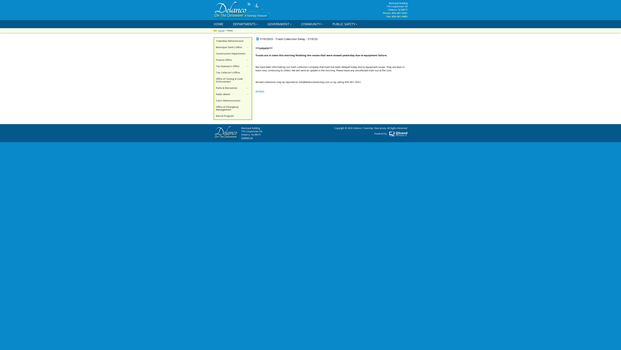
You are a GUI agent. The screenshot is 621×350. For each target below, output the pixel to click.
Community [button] (311, 24)
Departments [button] (244, 24)
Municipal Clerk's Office (229, 47)
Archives (260, 91)
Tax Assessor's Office (227, 66)
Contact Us (247, 137)
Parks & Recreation (226, 87)
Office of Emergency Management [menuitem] (227, 108)
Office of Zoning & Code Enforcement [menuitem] (229, 80)
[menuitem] (232, 47)
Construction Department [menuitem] (230, 53)
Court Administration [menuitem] (228, 100)
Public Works (223, 94)
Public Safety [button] (343, 24)
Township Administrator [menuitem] (230, 40)
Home (218, 24)
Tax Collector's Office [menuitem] (228, 72)
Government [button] (278, 24)
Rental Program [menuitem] (225, 115)
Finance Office (224, 59)
